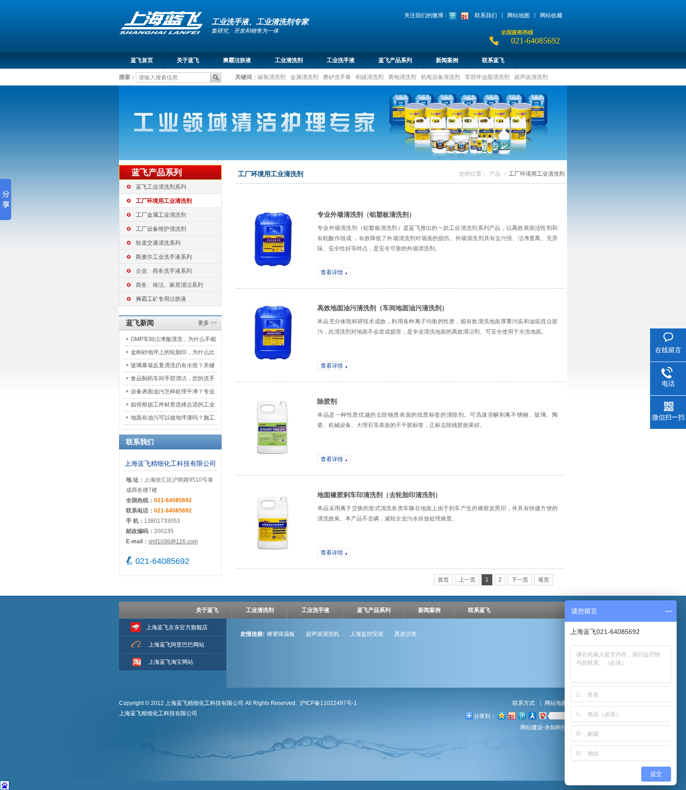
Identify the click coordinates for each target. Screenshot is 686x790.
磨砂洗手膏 (337, 76)
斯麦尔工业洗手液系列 (164, 257)
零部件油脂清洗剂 (487, 76)
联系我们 (486, 15)
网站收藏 (551, 15)
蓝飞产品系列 (395, 60)
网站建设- (543, 727)
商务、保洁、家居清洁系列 (169, 285)
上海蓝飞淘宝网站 (170, 662)
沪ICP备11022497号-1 (328, 703)
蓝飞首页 (142, 60)
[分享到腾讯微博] (522, 715)
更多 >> (207, 323)
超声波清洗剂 (531, 76)
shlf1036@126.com (173, 541)
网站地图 (518, 15)
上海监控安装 (367, 634)
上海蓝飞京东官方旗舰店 (177, 627)
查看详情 (332, 272)
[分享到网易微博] (542, 715)
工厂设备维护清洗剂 (161, 229)
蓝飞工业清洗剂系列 (161, 187)
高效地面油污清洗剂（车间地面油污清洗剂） (382, 308)
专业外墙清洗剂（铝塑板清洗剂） (366, 214)
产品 (495, 174)
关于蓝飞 (188, 60)
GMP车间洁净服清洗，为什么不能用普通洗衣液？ (173, 341)
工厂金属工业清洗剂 (161, 215)
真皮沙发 (405, 634)
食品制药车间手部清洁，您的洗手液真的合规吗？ (173, 380)
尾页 (543, 579)
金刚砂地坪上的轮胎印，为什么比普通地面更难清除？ (173, 354)
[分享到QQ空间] (501, 715)
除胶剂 (327, 401)
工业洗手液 (341, 60)
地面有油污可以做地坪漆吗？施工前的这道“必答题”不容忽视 (173, 419)
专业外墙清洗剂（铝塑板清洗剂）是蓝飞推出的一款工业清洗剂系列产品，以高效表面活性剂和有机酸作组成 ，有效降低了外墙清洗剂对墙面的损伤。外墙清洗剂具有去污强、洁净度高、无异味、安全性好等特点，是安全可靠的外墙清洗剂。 (437, 238)
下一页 (519, 579)
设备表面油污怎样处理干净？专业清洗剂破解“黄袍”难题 (173, 393)
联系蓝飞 (493, 60)
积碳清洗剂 (370, 76)
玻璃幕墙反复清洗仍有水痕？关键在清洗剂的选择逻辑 (173, 367)
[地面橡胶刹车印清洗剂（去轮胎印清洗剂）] (273, 522)
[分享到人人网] (532, 715)
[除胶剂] (273, 428)
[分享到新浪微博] (511, 715)
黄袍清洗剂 (402, 76)
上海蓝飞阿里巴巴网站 (176, 644)
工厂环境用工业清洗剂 (164, 201)
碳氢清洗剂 (272, 76)
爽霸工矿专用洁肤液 (161, 299)
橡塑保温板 (281, 634)
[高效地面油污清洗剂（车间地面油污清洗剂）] (273, 335)
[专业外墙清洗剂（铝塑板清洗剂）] (273, 241)
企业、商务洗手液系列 (164, 271)
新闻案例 (447, 60)
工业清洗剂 (289, 60)
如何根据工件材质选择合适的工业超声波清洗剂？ (173, 406)
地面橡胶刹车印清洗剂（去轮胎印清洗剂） (379, 494)
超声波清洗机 (322, 634)
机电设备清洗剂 (440, 76)
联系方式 (524, 703)
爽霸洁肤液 (237, 60)
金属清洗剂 (304, 76)
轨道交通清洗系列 (158, 243)
